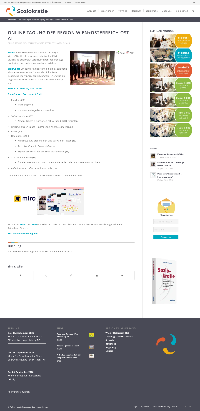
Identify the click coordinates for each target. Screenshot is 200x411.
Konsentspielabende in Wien (170, 154)
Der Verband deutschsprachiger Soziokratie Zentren (26, 2)
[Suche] (193, 11)
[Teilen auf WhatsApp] (71, 275)
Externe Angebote (36, 43)
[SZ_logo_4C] (27, 11)
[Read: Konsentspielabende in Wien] (153, 156)
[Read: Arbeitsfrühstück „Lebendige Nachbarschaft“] (153, 164)
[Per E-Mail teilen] (122, 275)
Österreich (56, 2)
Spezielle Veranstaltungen (57, 43)
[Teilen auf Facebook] (20, 275)
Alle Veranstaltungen (19, 391)
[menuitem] (27, 2)
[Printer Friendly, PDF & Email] (125, 54)
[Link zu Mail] (193, 2)
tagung (18, 43)
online (11, 43)
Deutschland (80, 2)
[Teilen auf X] (46, 275)
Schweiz (68, 2)
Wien (25, 43)
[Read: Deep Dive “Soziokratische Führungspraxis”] (153, 175)
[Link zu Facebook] (189, 2)
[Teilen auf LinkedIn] (96, 275)
